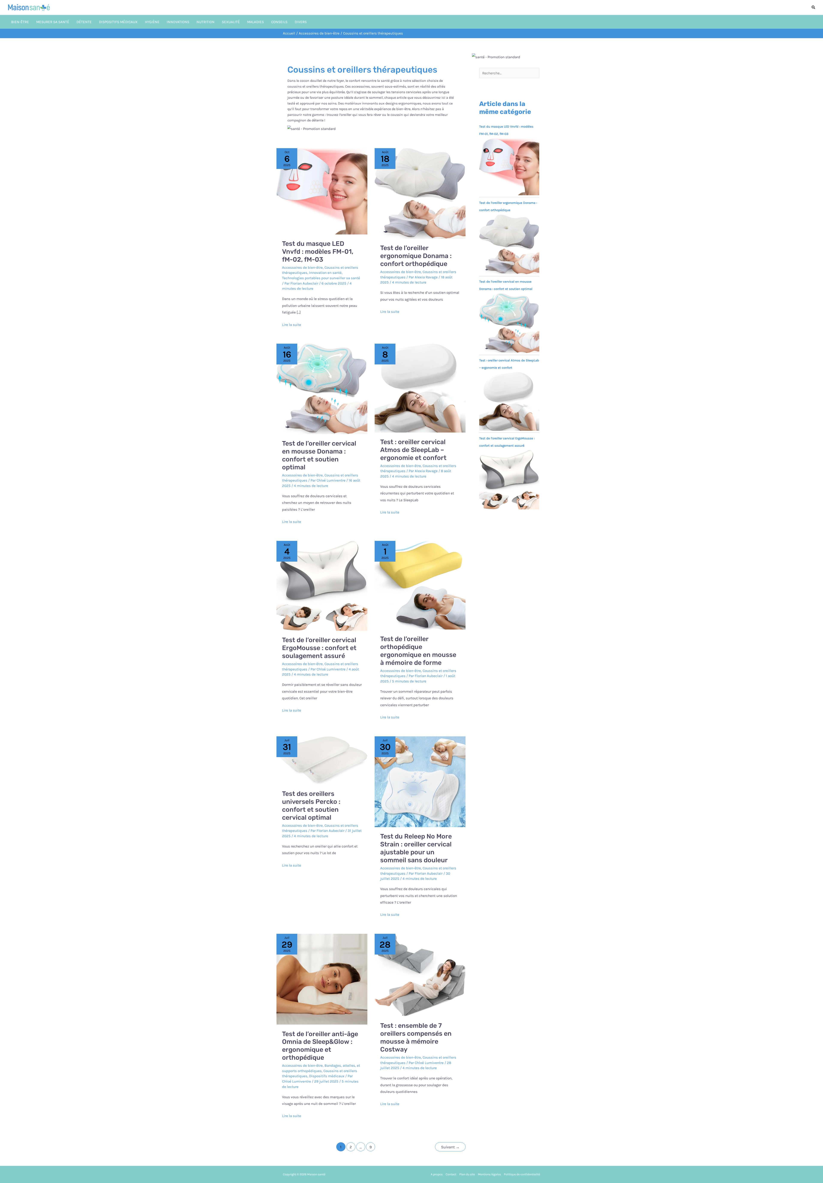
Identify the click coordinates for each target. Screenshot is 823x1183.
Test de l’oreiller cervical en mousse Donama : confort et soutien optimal (319, 455)
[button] (813, 7)
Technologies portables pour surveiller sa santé (321, 278)
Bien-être (20, 22)
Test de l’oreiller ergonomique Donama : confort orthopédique (416, 256)
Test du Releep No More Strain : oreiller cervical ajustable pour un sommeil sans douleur (416, 848)
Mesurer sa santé (52, 22)
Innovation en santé (325, 272)
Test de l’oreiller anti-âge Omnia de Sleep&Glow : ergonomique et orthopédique (320, 1046)
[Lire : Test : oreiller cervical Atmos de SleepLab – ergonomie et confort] (420, 388)
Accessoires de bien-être (302, 267)
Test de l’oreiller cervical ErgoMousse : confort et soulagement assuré (319, 648)
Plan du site (467, 1174)
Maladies (255, 22)
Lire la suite (291, 324)
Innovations (178, 22)
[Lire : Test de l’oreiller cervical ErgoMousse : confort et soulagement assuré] (321, 585)
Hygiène (152, 22)
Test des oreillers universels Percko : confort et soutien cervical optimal (311, 805)
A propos (437, 1174)
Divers (301, 22)
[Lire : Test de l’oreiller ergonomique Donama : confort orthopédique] (420, 193)
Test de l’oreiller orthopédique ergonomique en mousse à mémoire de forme (418, 651)
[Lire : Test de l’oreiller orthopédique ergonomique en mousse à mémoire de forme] (420, 585)
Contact (451, 1174)
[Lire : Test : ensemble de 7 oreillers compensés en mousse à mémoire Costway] (420, 975)
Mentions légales (489, 1174)
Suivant (450, 1147)
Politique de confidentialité (522, 1174)
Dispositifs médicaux (118, 22)
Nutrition (206, 22)
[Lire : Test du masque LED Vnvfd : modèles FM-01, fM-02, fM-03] (321, 191)
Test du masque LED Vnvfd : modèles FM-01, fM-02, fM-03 (317, 251)
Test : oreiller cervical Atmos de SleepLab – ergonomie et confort (413, 450)
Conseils (279, 22)
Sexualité (231, 22)
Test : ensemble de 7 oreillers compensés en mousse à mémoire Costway (416, 1037)
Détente (84, 22)
